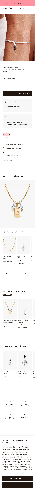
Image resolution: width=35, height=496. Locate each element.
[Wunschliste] (14, 238)
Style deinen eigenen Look (17, 86)
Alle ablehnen (17, 485)
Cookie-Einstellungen (17, 491)
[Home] (8, 8)
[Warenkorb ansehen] (27, 8)
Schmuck (7, 12)
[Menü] (31, 8)
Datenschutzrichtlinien (20, 469)
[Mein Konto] (24, 8)
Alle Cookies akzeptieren (17, 478)
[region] (17, 466)
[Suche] (20, 8)
